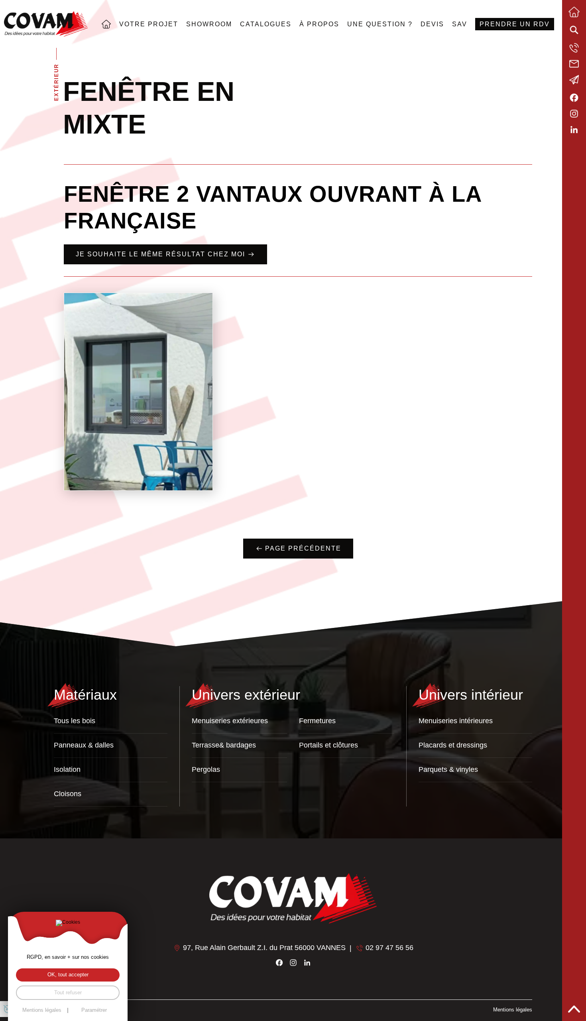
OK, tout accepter (67, 975)
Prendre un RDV (515, 24)
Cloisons (67, 794)
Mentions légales (512, 1010)
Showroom (209, 24)
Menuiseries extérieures (230, 721)
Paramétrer (94, 1010)
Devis (432, 24)
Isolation (67, 769)
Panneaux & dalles (84, 745)
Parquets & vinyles (448, 769)
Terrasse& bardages (224, 745)
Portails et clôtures (328, 745)
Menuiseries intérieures (456, 721)
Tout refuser (68, 992)
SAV (459, 24)
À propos (319, 24)
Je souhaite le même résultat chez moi (160, 254)
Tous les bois (74, 721)
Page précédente (303, 548)
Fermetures (317, 721)
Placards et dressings (453, 745)
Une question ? (380, 24)
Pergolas (206, 769)
